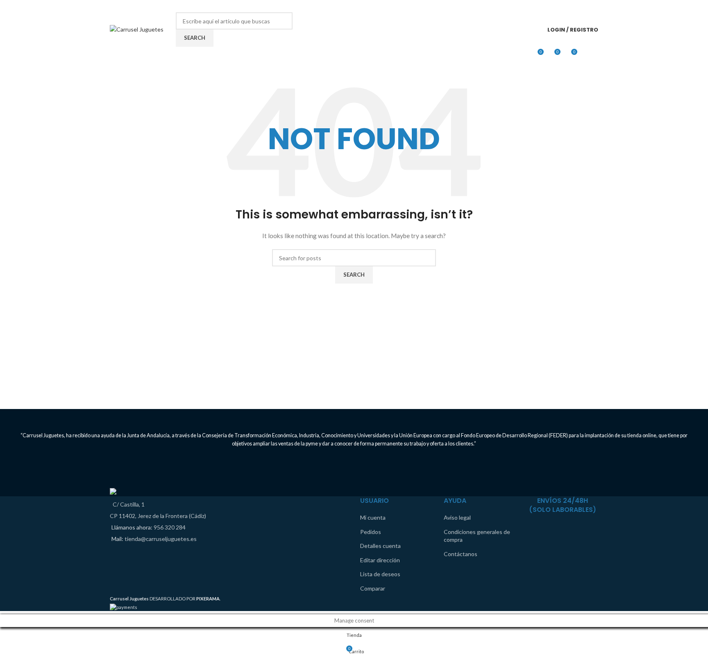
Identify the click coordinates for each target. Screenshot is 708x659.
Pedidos (370, 531)
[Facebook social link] (582, 6)
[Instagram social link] (593, 6)
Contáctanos (460, 553)
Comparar (372, 588)
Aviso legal (457, 517)
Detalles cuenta (380, 545)
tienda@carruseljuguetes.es (161, 538)
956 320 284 (170, 527)
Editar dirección (380, 560)
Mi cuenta (373, 517)
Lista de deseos (380, 573)
